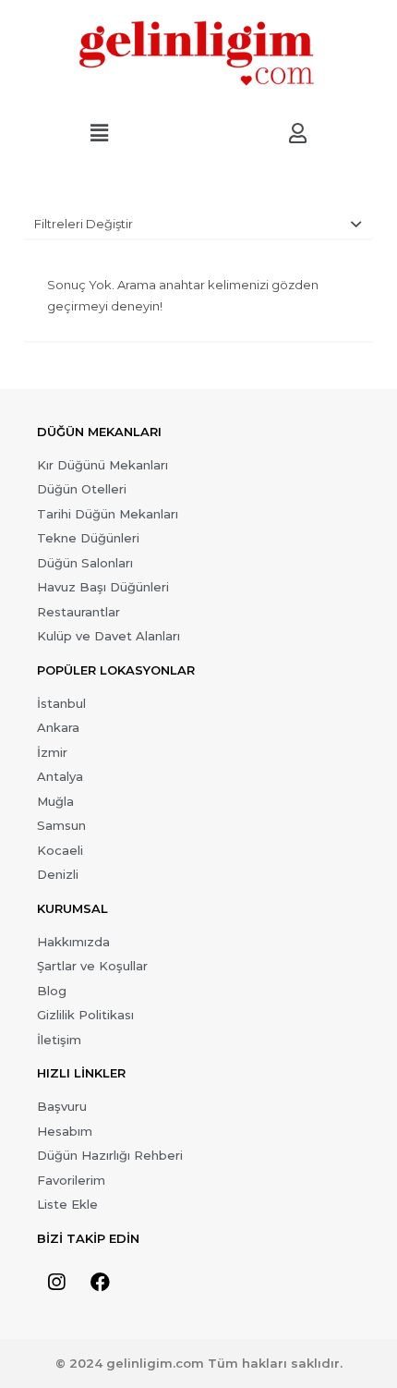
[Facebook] (99, 1282)
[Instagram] (56, 1282)
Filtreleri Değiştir (83, 223)
